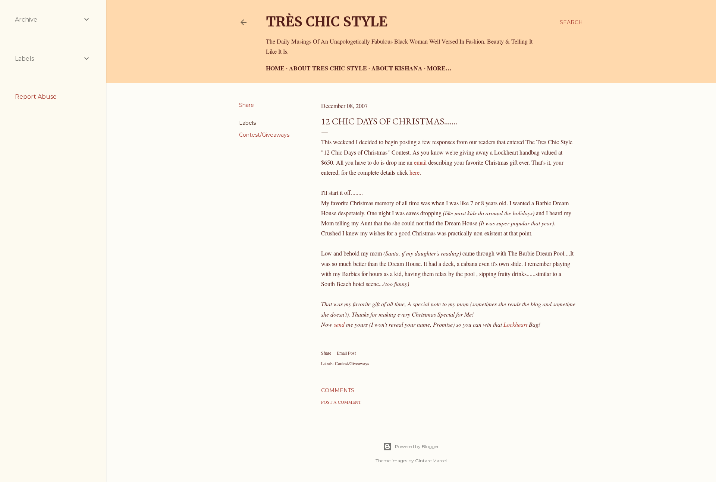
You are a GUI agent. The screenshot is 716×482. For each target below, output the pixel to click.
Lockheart (515, 324)
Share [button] (246, 105)
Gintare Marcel (431, 460)
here (414, 172)
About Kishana (397, 68)
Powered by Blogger (417, 446)
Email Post (346, 353)
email (420, 162)
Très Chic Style (326, 21)
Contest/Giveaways (264, 134)
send (339, 324)
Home (275, 68)
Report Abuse (36, 96)
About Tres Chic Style (328, 68)
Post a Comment (341, 402)
